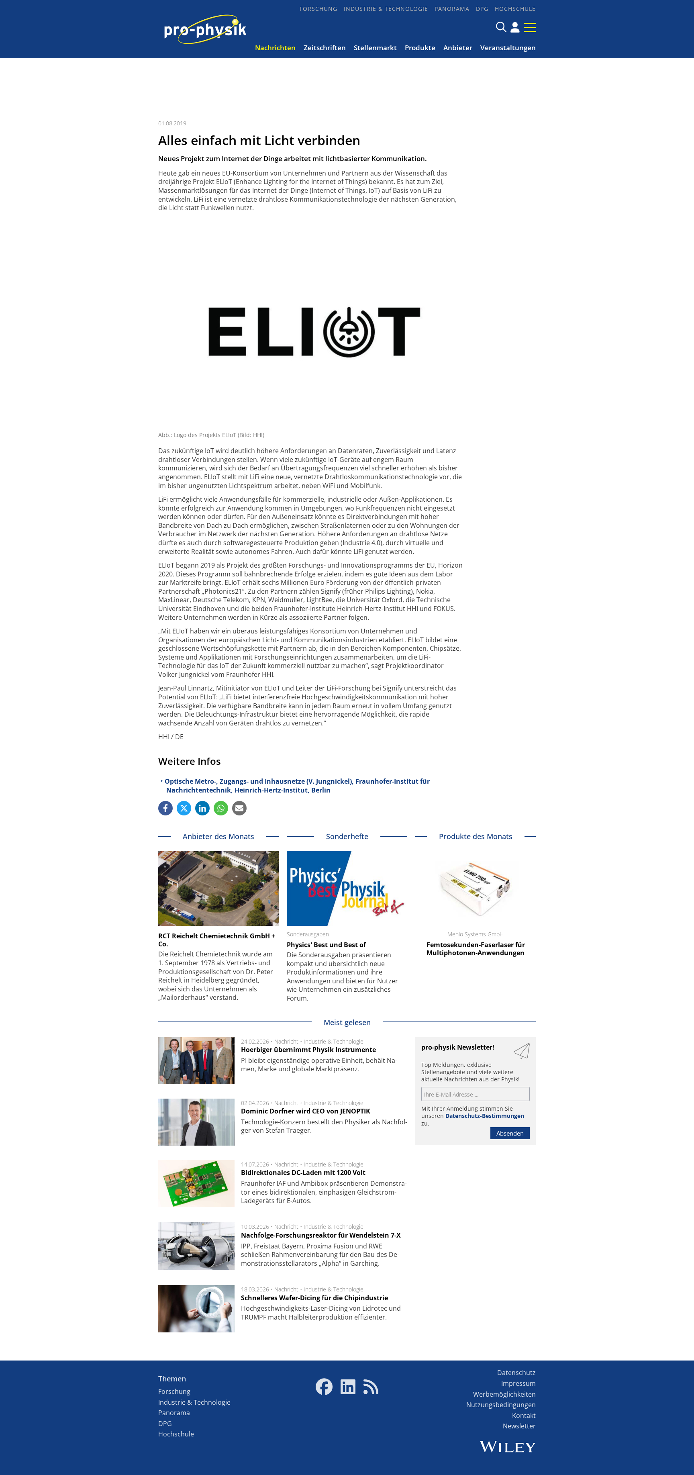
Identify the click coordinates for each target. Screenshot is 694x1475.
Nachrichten (275, 47)
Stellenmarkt (375, 47)
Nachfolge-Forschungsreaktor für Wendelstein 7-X (321, 1235)
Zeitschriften (325, 47)
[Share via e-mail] (239, 808)
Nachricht (286, 1041)
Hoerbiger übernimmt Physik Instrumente (308, 1049)
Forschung (318, 8)
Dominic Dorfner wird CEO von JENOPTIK (305, 1111)
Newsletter (519, 1426)
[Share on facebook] (165, 808)
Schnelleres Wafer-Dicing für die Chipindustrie (314, 1297)
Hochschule (515, 8)
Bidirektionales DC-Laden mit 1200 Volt (303, 1172)
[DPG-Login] (515, 27)
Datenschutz (516, 1372)
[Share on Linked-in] (202, 808)
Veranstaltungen (508, 47)
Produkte (420, 47)
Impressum (518, 1383)
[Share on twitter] (184, 808)
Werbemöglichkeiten (504, 1394)
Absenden (510, 1133)
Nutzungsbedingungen (501, 1404)
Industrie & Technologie (386, 8)
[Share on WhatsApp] (221, 808)
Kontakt (524, 1415)
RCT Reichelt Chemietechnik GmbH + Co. (216, 940)
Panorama (452, 8)
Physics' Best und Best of (326, 944)
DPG (482, 8)
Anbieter (457, 47)
